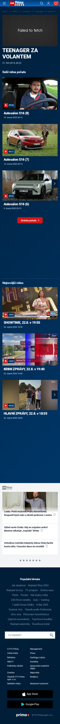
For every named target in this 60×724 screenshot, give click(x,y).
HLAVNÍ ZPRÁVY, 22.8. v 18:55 (25, 413)
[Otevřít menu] (4, 3)
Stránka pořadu (29, 220)
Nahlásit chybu (14, 683)
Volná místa (12, 653)
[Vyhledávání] (42, 3)
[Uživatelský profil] (48, 3)
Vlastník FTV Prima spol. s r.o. (15, 678)
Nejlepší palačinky (20, 624)
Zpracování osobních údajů (39, 667)
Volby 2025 (42, 604)
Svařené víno (15, 609)
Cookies (11, 672)
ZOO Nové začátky (21, 599)
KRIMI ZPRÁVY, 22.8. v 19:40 (24, 369)
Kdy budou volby (39, 595)
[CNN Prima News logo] (17, 3)
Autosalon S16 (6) (16, 204)
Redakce (34, 677)
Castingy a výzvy (37, 657)
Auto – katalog (41, 599)
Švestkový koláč (41, 624)
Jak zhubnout (19, 585)
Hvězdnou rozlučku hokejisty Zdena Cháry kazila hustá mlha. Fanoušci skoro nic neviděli (28, 545)
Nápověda (34, 672)
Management (36, 649)
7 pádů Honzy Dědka (23, 604)
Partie (15, 595)
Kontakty (34, 661)
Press (32, 653)
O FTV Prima (13, 649)
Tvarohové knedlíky (42, 619)
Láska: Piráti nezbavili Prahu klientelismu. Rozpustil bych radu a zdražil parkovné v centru (28, 513)
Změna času (46, 590)
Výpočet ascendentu (18, 619)
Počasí (24, 595)
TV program (31, 590)
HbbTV (10, 661)
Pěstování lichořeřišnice (36, 614)
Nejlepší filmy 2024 (38, 585)
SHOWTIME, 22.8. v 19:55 (22, 322)
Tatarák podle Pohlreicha (38, 609)
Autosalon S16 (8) (16, 113)
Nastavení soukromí (39, 683)
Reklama (11, 657)
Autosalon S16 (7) (16, 159)
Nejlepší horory (15, 590)
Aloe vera (16, 614)
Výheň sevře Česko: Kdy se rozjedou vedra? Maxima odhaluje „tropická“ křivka (26, 529)
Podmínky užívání (15, 666)
